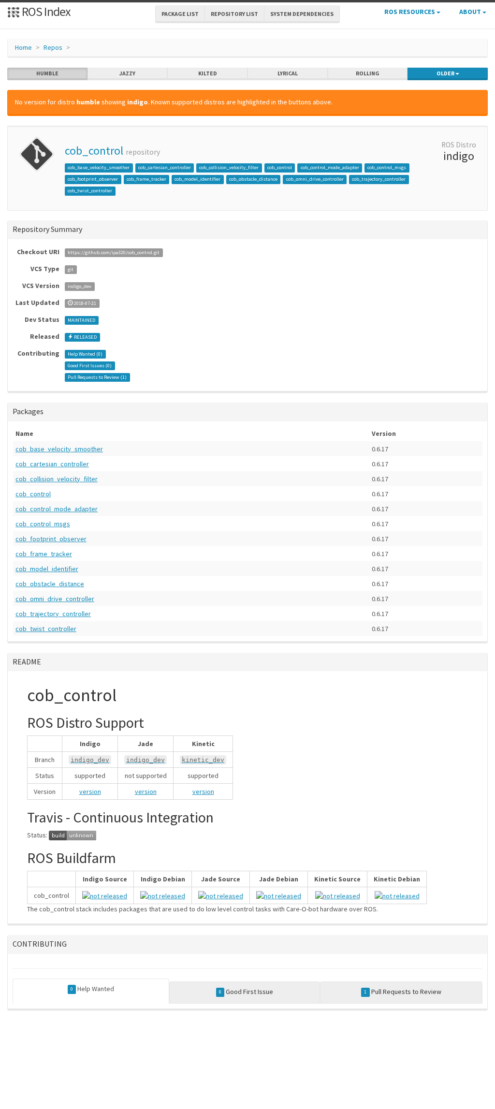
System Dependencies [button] (302, 13)
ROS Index (45, 11)
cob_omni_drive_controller (315, 179)
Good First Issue (246, 991)
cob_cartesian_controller (164, 167)
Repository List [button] (234, 13)
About (470, 11)
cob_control (94, 150)
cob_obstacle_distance (253, 179)
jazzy (127, 73)
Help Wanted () (85, 354)
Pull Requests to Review (402, 991)
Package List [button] (180, 13)
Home (23, 47)
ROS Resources (410, 11)
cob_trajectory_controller (379, 179)
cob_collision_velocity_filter (229, 167)
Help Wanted (92, 988)
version (90, 791)
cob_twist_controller (90, 190)
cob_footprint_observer (93, 179)
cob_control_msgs (386, 167)
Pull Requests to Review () (97, 377)
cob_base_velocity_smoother (99, 167)
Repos (53, 47)
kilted (207, 73)
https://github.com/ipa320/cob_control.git (114, 252)
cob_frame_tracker (146, 179)
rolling (367, 73)
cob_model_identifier (197, 179)
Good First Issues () (90, 365)
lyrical (287, 73)
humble (47, 73)
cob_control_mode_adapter (330, 167)
